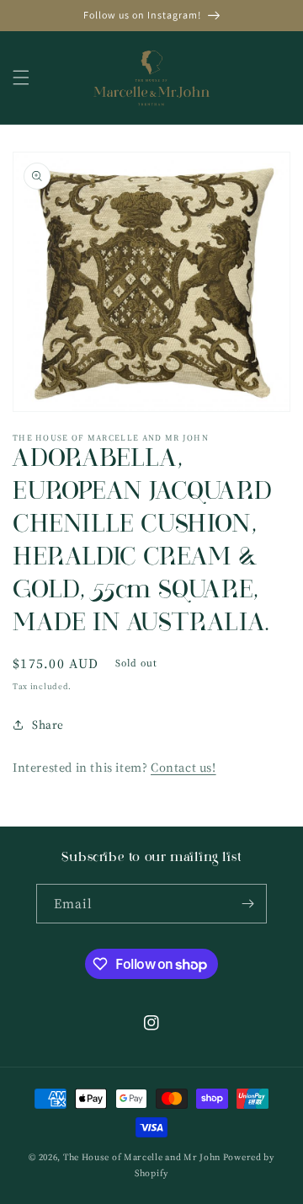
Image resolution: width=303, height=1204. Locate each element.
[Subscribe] (247, 903)
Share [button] (48, 724)
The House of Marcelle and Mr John (142, 1157)
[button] (21, 77)
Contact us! (183, 767)
